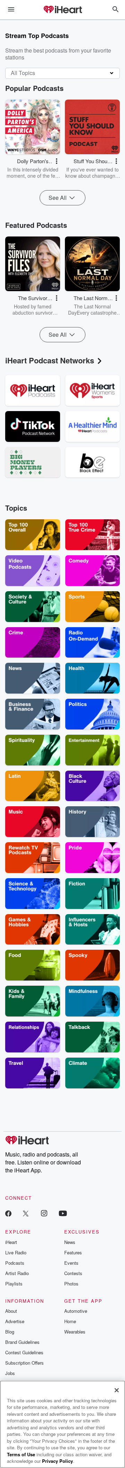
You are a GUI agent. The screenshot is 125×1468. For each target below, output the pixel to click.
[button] (57, 161)
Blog (9, 1331)
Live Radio (15, 1252)
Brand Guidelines (22, 1342)
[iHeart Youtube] (63, 1213)
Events (71, 1263)
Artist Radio (17, 1273)
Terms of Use (21, 1454)
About (11, 1311)
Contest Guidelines (24, 1352)
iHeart (11, 1242)
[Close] (116, 1390)
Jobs (10, 1373)
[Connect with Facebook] (8, 1213)
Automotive (75, 1311)
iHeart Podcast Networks (49, 360)
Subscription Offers (24, 1362)
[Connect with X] (25, 1213)
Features (73, 1252)
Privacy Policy (57, 1461)
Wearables (74, 1331)
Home (70, 1321)
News (69, 1242)
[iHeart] (62, 10)
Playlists (14, 1283)
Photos (71, 1283)
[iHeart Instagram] (44, 1213)
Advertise (14, 1321)
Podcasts (14, 1263)
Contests (73, 1273)
